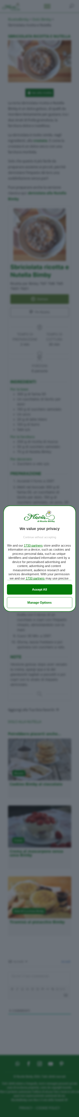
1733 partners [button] (33, 545)
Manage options (39, 602)
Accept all (39, 589)
